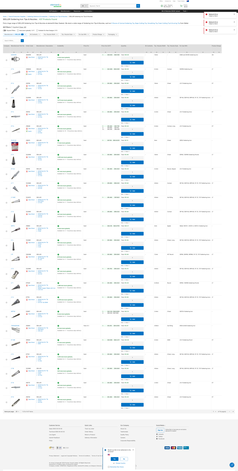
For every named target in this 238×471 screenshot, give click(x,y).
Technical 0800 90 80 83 (57, 431)
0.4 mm (40, 133)
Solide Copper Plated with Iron (46, 288)
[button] (53, 11)
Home (5, 16)
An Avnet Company (54, 463)
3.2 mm (40, 117)
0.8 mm (40, 217)
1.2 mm (40, 259)
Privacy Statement (54, 455)
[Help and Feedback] (232, 465)
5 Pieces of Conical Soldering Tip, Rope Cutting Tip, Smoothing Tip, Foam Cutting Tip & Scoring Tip (145, 23)
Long (39, 131)
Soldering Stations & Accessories (37, 16)
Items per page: (9, 411)
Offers (161, 1)
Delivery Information (91, 437)
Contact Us (168, 1)
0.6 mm (40, 188)
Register (170, 5)
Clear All (22, 27)
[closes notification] (234, 14)
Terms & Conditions (84, 455)
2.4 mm (40, 103)
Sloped (40, 174)
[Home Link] (56, 6)
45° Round (41, 258)
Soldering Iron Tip (43, 57)
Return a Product (90, 434)
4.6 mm (40, 274)
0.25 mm (40, 289)
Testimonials (124, 431)
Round (40, 73)
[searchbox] (112, 6)
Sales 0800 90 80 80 (55, 428)
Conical (40, 130)
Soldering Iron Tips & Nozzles (58, 16)
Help (174, 1)
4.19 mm (40, 331)
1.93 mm (40, 58)
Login (165, 5)
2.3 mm (40, 202)
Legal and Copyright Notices (69, 455)
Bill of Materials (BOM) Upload (171, 11)
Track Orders (181, 1)
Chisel (39, 87)
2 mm (39, 231)
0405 (39, 343)
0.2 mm (40, 74)
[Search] (138, 6)
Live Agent (52, 434)
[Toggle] (4, 30)
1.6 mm (40, 88)
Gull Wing (40, 201)
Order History (89, 431)
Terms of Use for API (98, 455)
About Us (123, 428)
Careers (122, 437)
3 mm (39, 145)
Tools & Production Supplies (16, 16)
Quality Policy (124, 434)
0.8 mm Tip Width (43, 302)
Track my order (89, 428)
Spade (39, 229)
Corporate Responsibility (127, 440)
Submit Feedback (54, 437)
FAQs (50, 440)
